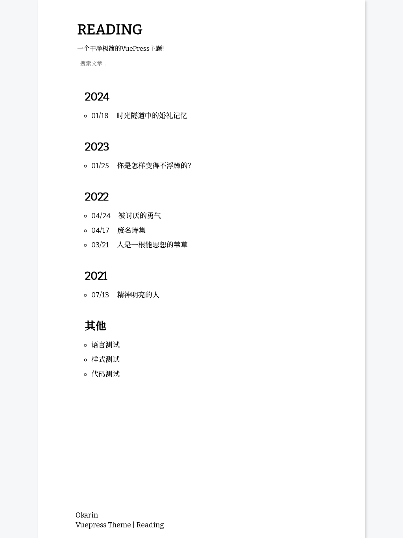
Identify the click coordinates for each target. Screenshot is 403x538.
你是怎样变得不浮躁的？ (156, 165)
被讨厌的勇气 (139, 215)
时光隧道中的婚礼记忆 (151, 115)
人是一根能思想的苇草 (152, 245)
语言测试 (105, 345)
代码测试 (105, 374)
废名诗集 (131, 230)
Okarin (87, 515)
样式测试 (105, 359)
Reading (150, 525)
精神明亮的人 (138, 295)
